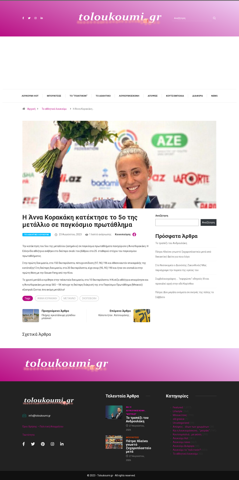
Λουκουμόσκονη (129, 95)
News (214, 95)
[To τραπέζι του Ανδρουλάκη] (114, 412)
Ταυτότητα (28, 434)
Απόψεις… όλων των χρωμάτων (191, 426)
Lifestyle (177, 411)
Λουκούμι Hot (30, 95)
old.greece (178, 419)
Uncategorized (181, 422)
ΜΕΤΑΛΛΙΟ (70, 298)
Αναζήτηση (161, 215)
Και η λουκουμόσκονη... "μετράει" (136, 410)
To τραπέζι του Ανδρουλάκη (171, 243)
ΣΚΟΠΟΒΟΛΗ (89, 298)
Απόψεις (153, 95)
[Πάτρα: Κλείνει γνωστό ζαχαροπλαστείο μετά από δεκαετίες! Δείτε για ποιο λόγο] (114, 442)
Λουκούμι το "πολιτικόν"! (187, 449)
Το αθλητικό (103, 95)
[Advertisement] (119, 66)
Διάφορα (197, 95)
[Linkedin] (42, 18)
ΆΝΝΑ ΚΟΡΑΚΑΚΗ (47, 298)
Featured (178, 407)
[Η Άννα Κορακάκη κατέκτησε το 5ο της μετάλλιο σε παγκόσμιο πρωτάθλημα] (134, 234)
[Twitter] (29, 18)
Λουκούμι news (181, 442)
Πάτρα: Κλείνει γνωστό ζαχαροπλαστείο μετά (138, 446)
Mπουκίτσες (54, 95)
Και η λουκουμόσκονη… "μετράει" (191, 430)
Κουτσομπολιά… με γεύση (187, 434)
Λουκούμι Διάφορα (183, 446)
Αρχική (31, 108)
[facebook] (23, 18)
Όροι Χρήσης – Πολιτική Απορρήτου (42, 426)
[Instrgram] (35, 18)
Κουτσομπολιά (175, 95)
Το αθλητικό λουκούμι (54, 108)
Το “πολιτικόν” (78, 95)
